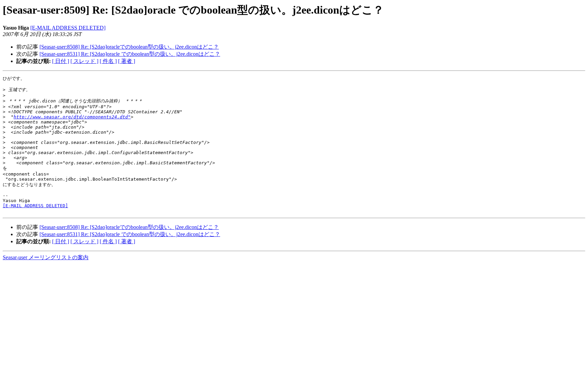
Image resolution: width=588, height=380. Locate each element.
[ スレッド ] (84, 61)
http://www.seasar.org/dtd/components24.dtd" (72, 116)
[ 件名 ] (108, 61)
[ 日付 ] (60, 61)
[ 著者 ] (126, 61)
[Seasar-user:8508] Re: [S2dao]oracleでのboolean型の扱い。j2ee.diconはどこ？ (129, 47)
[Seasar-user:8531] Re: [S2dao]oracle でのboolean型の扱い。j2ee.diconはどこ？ (129, 54)
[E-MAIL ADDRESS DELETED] (67, 28)
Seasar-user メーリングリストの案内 (45, 257)
